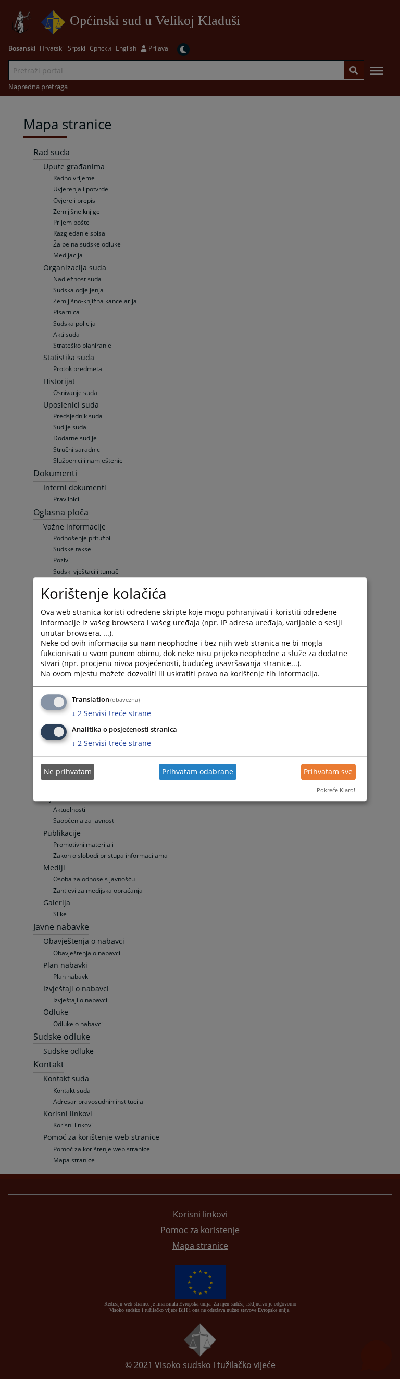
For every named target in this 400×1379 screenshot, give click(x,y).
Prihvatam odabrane (197, 772)
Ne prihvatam (68, 772)
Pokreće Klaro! (336, 790)
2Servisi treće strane (111, 713)
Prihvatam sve (328, 772)
